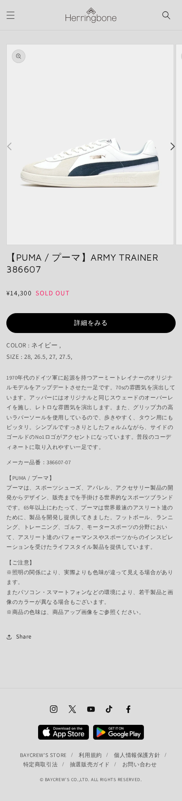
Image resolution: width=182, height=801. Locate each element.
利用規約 (90, 755)
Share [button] (24, 636)
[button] (10, 15)
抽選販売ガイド (90, 764)
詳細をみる (91, 323)
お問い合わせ (139, 764)
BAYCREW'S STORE (43, 755)
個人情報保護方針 (137, 755)
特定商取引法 (40, 764)
